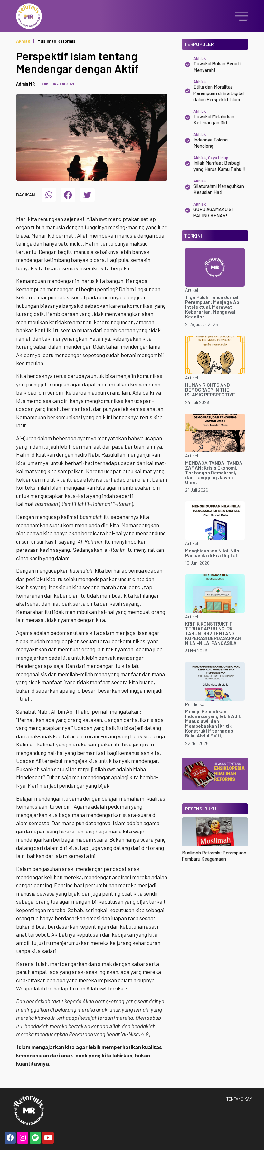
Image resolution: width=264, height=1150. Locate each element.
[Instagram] (22, 1137)
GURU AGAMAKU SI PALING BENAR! (213, 212)
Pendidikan (196, 704)
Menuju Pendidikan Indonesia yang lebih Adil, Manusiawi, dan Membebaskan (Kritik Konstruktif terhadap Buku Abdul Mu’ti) (213, 723)
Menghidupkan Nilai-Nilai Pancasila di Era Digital (212, 553)
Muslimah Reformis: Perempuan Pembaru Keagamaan (214, 856)
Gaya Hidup (218, 157)
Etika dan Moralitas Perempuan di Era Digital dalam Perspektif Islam (218, 93)
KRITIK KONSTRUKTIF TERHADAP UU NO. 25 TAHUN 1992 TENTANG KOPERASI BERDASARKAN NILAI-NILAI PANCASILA (213, 633)
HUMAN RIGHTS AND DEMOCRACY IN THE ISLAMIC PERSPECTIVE (210, 389)
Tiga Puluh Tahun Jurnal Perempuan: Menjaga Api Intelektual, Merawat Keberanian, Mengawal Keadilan (212, 306)
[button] (49, 195)
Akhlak (23, 41)
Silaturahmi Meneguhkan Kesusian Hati (218, 189)
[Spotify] (35, 1137)
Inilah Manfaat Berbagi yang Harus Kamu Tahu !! (219, 166)
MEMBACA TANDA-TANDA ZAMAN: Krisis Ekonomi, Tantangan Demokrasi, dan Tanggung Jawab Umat (213, 472)
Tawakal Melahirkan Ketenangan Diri (213, 119)
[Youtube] (47, 1137)
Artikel (191, 290)
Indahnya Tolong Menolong (210, 143)
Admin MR (25, 84)
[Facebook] (10, 1137)
